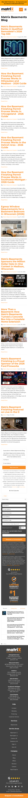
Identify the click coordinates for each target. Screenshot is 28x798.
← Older (4, 496)
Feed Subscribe (14, 490)
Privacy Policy (22, 486)
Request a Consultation (14, 796)
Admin (5, 415)
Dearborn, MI (14, 741)
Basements (14, 724)
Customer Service (14, 717)
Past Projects (14, 769)
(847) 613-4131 (14, 657)
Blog (14, 758)
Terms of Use (14, 486)
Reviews (14, 763)
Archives (22, 608)
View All (14, 747)
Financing (14, 714)
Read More (4, 68)
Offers (14, 761)
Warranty (14, 711)
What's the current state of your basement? (12, 531)
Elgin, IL (14, 744)
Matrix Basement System (10, 37)
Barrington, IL (14, 735)
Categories (14, 608)
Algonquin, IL (14, 732)
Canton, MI (14, 738)
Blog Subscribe (14, 467)
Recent (5, 608)
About (14, 755)
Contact (14, 708)
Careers (14, 766)
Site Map (18, 789)
